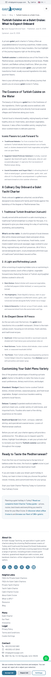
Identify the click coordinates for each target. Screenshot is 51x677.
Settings (38, 673)
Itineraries (6, 623)
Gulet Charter (7, 616)
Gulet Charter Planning (20, 485)
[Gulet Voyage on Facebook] (4, 567)
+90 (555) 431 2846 (12, 649)
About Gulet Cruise (9, 595)
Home (4, 15)
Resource (6, 602)
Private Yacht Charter (10, 585)
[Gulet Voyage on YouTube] (16, 567)
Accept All (9, 673)
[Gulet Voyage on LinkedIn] (10, 567)
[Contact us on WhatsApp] (46, 658)
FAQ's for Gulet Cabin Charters (14, 581)
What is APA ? (7, 599)
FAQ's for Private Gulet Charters (14, 578)
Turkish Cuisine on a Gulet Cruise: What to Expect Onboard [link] (28, 15)
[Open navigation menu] (46, 8)
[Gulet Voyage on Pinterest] (33, 567)
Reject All (24, 673)
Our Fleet (5, 619)
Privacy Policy (7, 629)
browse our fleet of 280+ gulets (29, 514)
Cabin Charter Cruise (10, 592)
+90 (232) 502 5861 (12, 646)
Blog (11, 15)
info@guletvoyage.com (14, 653)
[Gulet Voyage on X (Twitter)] (27, 567)
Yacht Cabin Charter (10, 588)
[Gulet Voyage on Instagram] (22, 567)
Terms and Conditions (11, 632)
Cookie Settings (8, 636)
